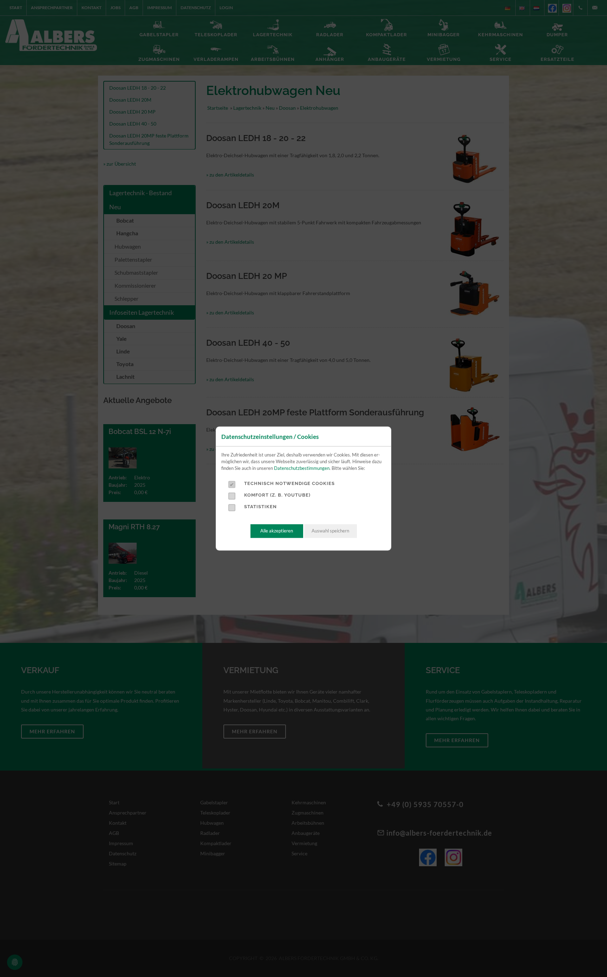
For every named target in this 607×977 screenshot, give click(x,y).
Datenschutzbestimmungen (301, 468)
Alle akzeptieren (276, 531)
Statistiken (260, 506)
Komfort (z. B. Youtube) (277, 495)
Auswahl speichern (330, 531)
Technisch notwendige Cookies (289, 483)
